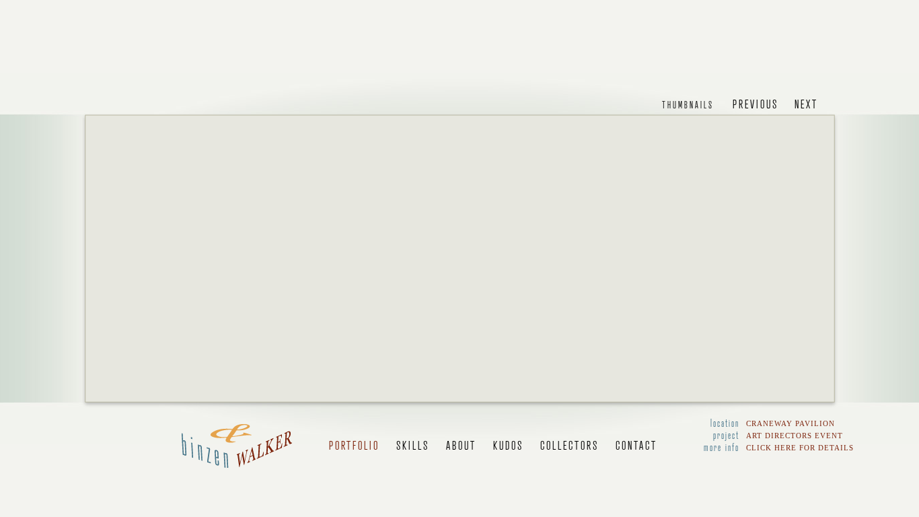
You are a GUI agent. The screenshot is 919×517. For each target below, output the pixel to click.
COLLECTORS (569, 444)
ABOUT (461, 444)
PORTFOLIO (354, 444)
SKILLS (412, 444)
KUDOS (508, 444)
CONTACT (636, 444)
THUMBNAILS (688, 104)
